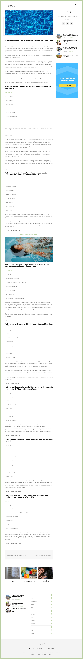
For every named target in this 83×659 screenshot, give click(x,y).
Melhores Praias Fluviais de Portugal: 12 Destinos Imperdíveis (70, 35)
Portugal (71, 37)
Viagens (32, 633)
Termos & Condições (40, 652)
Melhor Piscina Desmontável (28, 234)
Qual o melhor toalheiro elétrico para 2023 (12, 581)
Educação (33, 607)
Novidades (76, 7)
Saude (32, 630)
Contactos (57, 7)
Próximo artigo (42, 555)
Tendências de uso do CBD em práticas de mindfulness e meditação (70, 42)
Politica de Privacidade (54, 652)
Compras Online (28, 38)
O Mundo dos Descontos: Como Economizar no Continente (29, 581)
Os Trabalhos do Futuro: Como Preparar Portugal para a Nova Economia (70, 48)
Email (32, 648)
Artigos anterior (17, 555)
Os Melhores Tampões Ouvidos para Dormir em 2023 (45, 581)
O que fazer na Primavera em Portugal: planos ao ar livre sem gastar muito (70, 55)
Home (51, 7)
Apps (32, 598)
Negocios (69, 7)
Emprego (71, 51)
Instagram (51, 648)
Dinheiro (63, 7)
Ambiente (32, 594)
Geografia (33, 614)
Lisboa (32, 617)
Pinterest (41, 648)
